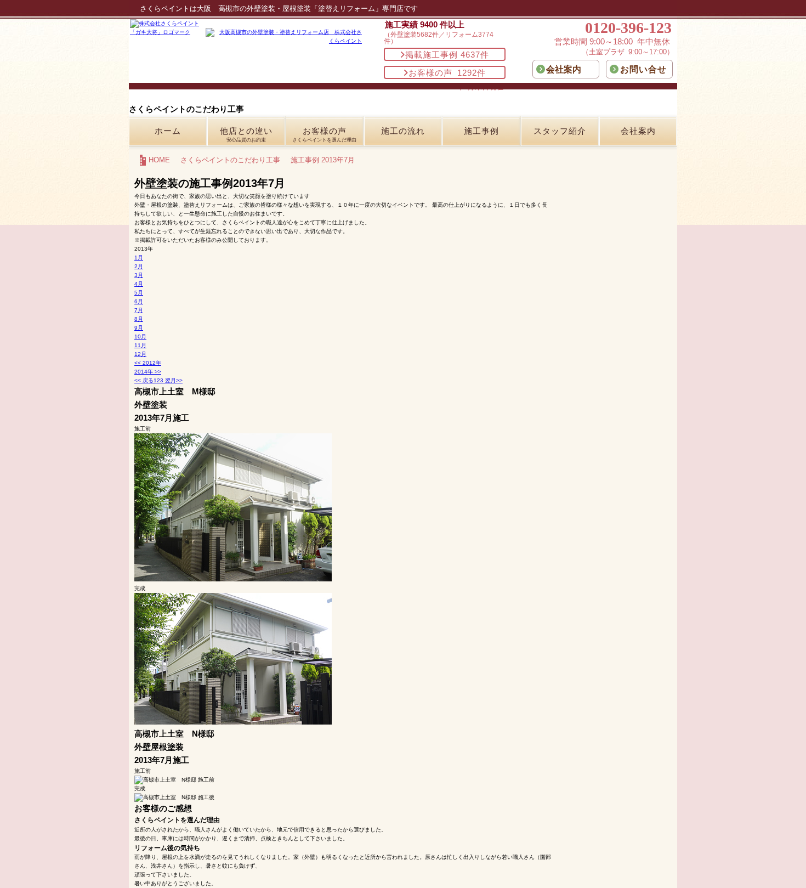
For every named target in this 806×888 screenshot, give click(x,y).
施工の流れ (403, 130)
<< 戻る (144, 380)
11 (140, 345)
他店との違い (246, 134)
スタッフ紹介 (559, 130)
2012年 (147, 363)
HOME (159, 160)
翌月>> (173, 380)
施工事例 (481, 130)
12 (140, 354)
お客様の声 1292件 (447, 72)
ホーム (168, 130)
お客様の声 (324, 134)
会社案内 (638, 130)
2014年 (147, 372)
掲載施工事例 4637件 (447, 54)
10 (140, 336)
